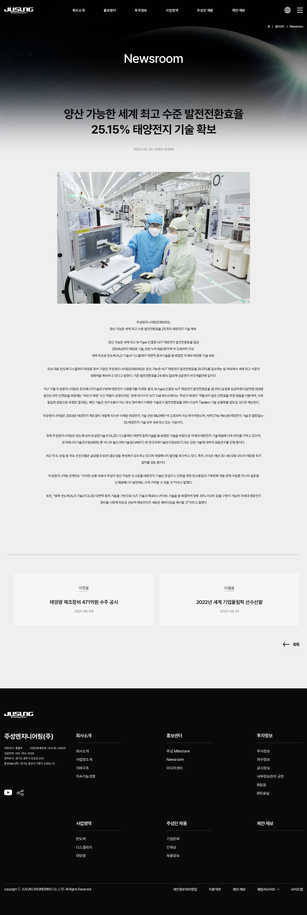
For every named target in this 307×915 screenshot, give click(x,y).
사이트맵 (297, 889)
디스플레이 (84, 847)
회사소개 (78, 10)
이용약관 (215, 889)
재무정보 (263, 759)
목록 (296, 644)
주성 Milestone (177, 751)
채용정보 (172, 855)
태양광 (81, 855)
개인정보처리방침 (185, 889)
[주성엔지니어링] (18, 11)
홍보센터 (110, 10)
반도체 (81, 839)
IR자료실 (263, 793)
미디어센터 (174, 768)
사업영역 (172, 10)
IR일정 (261, 785)
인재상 (171, 847)
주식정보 (263, 751)
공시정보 (263, 768)
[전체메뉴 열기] (300, 10)
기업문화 (172, 839)
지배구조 (82, 768)
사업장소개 (84, 759)
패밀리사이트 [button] (266, 889)
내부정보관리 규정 (270, 776)
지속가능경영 (85, 776)
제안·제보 (238, 10)
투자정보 (141, 10)
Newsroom (175, 759)
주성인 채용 (205, 10)
